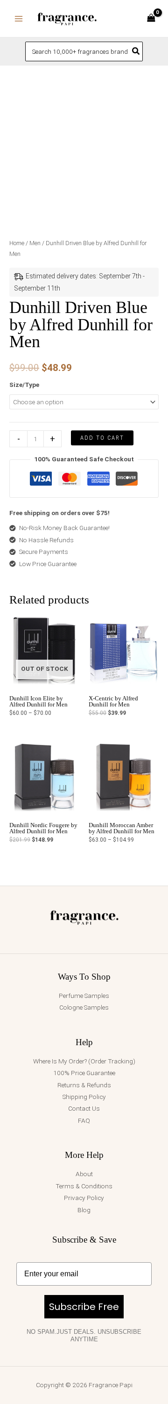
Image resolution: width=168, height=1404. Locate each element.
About (84, 1174)
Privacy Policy (84, 1197)
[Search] (136, 51)
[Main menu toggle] (18, 18)
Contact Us (84, 1108)
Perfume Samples (84, 995)
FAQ (84, 1120)
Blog (84, 1210)
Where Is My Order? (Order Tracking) (84, 1061)
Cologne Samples (84, 1007)
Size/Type (24, 384)
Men (35, 243)
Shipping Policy (84, 1096)
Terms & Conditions (84, 1186)
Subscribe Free (84, 1306)
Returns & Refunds (84, 1085)
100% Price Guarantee (84, 1073)
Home (16, 243)
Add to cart (102, 437)
